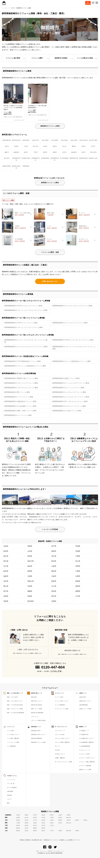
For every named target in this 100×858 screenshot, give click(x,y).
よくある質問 (68, 840)
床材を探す (34, 697)
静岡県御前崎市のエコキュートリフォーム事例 (69, 406)
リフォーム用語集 (59, 840)
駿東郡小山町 (93, 158)
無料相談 (88, 3)
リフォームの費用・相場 (50, 252)
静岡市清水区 (16, 140)
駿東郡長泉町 (83, 158)
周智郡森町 (25, 166)
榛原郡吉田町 (7, 166)
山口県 (53, 586)
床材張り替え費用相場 (37, 712)
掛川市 (93, 146)
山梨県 (53, 566)
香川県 (5, 591)
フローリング (34, 716)
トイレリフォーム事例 (13, 742)
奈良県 (5, 581)
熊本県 (53, 596)
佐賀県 (5, 596)
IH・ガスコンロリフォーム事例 (63, 761)
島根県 (77, 581)
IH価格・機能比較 (60, 758)
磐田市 (74, 146)
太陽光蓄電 (10, 791)
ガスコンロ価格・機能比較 (62, 742)
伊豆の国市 (93, 152)
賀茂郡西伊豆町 (55, 159)
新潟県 (53, 561)
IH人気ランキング (60, 754)
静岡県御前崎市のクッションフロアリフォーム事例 (70, 383)
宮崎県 (5, 601)
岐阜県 (5, 571)
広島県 (29, 586)
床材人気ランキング (36, 701)
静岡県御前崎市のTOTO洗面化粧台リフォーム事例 (22, 361)
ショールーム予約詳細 (50, 529)
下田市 (35, 152)
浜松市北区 (74, 140)
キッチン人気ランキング (61, 701)
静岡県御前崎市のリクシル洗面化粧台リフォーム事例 (71, 361)
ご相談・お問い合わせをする (27, 649)
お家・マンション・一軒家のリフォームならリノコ (50, 851)
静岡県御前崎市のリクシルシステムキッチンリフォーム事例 (25, 346)
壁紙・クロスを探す (12, 697)
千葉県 (77, 556)
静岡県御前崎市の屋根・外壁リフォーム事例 (20, 411)
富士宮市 (35, 146)
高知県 (53, 591)
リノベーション (11, 779)
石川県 (5, 566)
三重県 (77, 571)
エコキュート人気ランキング (87, 758)
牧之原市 (7, 158)
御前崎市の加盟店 (61, 58)
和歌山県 (30, 581)
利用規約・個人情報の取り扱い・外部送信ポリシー (39, 840)
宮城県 (77, 546)
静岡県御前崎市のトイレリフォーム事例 (18, 397)
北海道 (5, 546)
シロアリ (9, 799)
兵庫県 (77, 576)
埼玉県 (53, 556)
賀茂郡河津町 (26, 158)
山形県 (29, 551)
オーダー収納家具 (12, 787)
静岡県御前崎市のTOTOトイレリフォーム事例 (21, 323)
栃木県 (5, 556)
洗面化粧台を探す (36, 730)
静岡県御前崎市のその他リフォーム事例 (66, 411)
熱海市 (16, 146)
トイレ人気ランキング (13, 734)
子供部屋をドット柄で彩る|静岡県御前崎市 (37, 99)
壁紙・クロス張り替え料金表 (15, 705)
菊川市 (84, 152)
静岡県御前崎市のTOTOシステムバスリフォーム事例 (23, 306)
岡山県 (5, 586)
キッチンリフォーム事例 (61, 708)
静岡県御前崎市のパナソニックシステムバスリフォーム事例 (25, 310)
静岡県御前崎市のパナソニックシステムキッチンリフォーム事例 (74, 348)
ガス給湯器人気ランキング (86, 738)
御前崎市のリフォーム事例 (50, 126)
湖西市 (55, 152)
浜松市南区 (64, 140)
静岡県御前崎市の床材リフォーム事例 (65, 378)
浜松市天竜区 (93, 140)
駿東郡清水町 (74, 158)
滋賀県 (5, 576)
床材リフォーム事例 (36, 708)
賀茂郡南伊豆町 (35, 159)
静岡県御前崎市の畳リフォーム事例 (17, 392)
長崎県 (29, 596)
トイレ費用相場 (11, 746)
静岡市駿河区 (7, 140)
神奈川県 (30, 561)
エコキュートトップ (84, 750)
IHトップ (57, 746)
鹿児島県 (30, 601)
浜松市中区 (35, 140)
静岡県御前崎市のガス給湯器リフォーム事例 (20, 406)
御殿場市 (16, 152)
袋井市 (26, 152)
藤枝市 (7, 152)
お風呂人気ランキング (85, 701)
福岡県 (77, 591)
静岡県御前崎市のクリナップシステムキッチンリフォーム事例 (25, 341)
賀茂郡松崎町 (45, 158)
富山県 (77, 561)
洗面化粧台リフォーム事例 (38, 742)
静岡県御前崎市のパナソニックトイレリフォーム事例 (23, 327)
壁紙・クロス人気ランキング (15, 701)
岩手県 (53, 546)
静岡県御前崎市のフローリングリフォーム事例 (21, 383)
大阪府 (53, 576)
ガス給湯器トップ (84, 730)
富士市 (64, 146)
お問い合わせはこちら (50, 281)
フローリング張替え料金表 (38, 720)
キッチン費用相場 (60, 705)
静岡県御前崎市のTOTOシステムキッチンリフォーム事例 (73, 340)
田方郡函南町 (64, 158)
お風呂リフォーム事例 (85, 708)
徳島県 (77, 586)
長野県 (77, 566)
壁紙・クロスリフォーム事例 (15, 708)
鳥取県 (53, 581)
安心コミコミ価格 (8, 200)
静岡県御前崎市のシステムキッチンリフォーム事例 (70, 397)
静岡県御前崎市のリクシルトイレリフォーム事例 (70, 323)
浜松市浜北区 (83, 140)
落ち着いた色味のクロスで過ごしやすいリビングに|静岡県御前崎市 (13, 111)
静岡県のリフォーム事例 (50, 182)
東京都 (5, 561)
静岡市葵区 (25, 140)
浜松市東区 (45, 140)
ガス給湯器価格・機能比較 (86, 742)
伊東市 (45, 146)
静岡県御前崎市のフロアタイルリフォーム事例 (21, 387)
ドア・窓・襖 (10, 783)
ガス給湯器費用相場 (84, 746)
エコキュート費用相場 (85, 765)
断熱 (8, 803)
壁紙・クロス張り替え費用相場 (15, 712)
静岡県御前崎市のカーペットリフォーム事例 (68, 387)
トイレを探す (10, 730)
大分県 (77, 596)
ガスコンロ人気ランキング (62, 738)
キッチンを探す (59, 697)
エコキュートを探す (84, 754)
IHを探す (57, 750)
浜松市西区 (54, 140)
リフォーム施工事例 (13, 58)
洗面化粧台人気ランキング (38, 734)
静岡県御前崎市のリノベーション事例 (17, 415)
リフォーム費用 (37, 58)
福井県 (29, 566)
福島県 (53, 551)
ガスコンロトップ (60, 730)
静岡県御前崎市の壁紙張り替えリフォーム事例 (21, 378)
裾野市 (45, 152)
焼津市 (84, 146)
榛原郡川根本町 (16, 167)
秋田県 (5, 551)
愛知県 (53, 571)
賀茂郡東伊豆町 (16, 159)
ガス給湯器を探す (84, 734)
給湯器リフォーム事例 (85, 769)
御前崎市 (74, 152)
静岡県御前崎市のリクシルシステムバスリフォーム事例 (72, 306)
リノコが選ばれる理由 (85, 58)
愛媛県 (29, 591)
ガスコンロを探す (60, 734)
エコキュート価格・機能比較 (87, 761)
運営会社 (22, 840)
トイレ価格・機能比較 (13, 738)
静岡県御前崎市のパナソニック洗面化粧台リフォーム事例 (25, 366)
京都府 (29, 576)
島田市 (55, 146)
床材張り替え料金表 (36, 705)
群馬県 (29, 556)
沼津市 (7, 146)
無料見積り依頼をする (72, 650)
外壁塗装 (9, 795)
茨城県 (77, 551)
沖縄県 (53, 601)
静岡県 (29, 571)
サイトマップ (76, 840)
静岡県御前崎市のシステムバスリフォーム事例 (69, 392)
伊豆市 (64, 152)
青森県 (29, 546)
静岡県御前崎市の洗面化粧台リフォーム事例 (20, 401)
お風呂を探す (82, 697)
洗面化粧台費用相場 (36, 738)
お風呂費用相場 (83, 705)
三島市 (26, 146)
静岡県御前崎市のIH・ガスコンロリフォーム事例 (70, 401)
